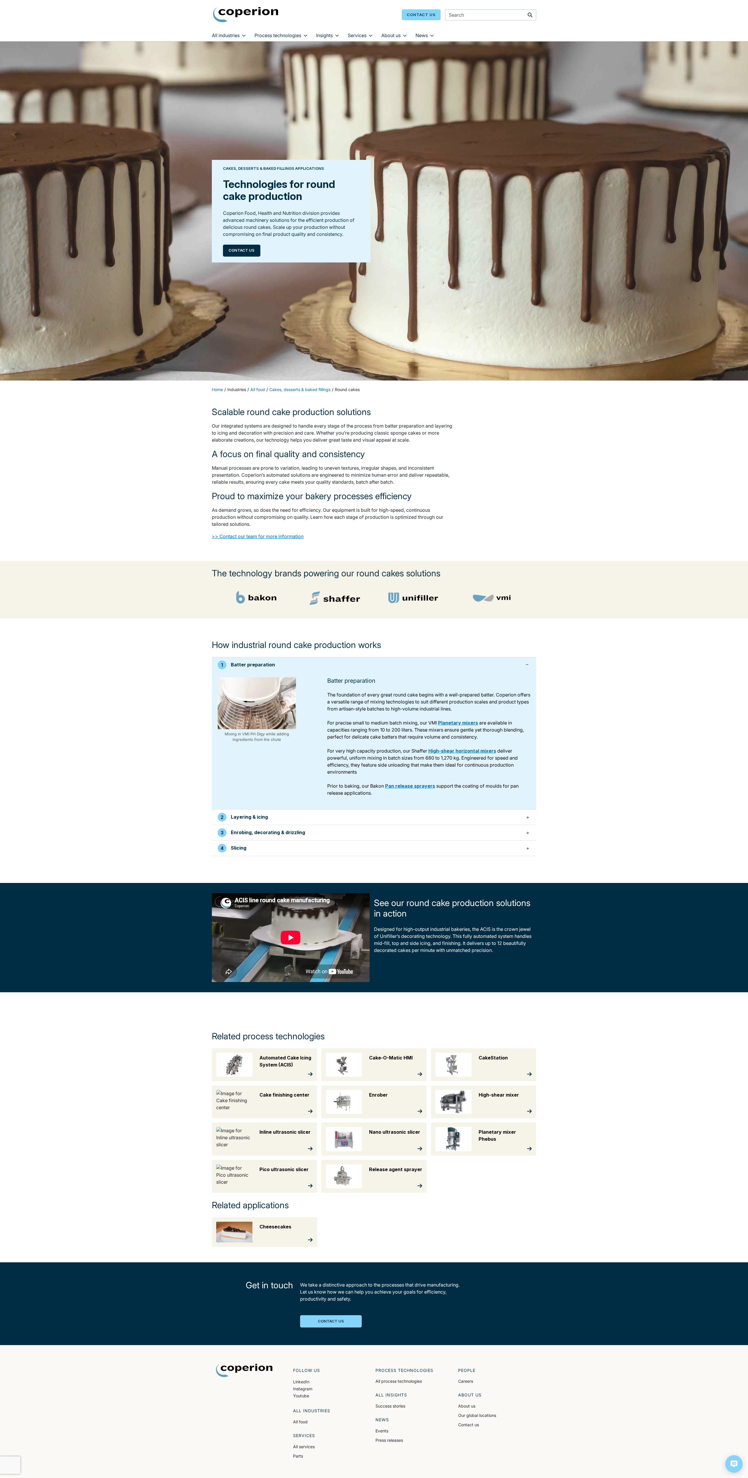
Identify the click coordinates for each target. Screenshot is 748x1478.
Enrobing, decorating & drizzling (268, 832)
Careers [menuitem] (465, 1381)
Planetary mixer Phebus (497, 1135)
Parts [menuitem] (298, 1455)
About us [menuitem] (391, 35)
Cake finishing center (284, 1095)
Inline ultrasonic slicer (285, 1132)
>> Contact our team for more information (258, 536)
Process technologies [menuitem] (277, 35)
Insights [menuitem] (324, 35)
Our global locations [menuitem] (477, 1415)
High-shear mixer (499, 1095)
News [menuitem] (421, 35)
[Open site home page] (246, 14)
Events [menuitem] (381, 1430)
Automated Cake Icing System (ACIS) (285, 1061)
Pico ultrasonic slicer (284, 1169)
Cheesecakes (275, 1227)
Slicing (238, 848)
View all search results (481, 46)
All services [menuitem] (304, 1446)
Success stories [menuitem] (390, 1405)
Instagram (302, 1388)
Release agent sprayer (395, 1169)
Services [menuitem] (357, 35)
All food (257, 389)
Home (217, 389)
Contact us (421, 14)
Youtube (301, 1395)
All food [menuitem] (300, 1421)
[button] (734, 1464)
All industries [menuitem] (226, 35)
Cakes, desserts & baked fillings (299, 389)
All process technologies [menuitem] (398, 1381)
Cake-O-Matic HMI (391, 1058)
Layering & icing (249, 817)
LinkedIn (301, 1381)
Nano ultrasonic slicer (394, 1132)
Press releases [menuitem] (389, 1440)
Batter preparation (253, 665)
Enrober (378, 1095)
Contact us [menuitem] (468, 1424)
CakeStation (493, 1058)
